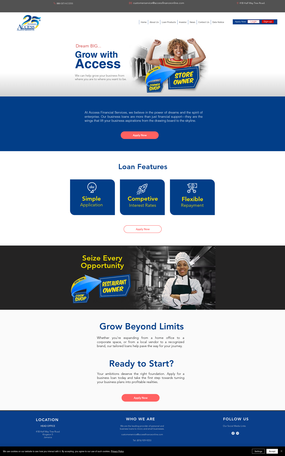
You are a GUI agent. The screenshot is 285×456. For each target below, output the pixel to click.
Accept (272, 451)
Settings (258, 451)
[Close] (281, 451)
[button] (183, 190)
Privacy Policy (117, 451)
